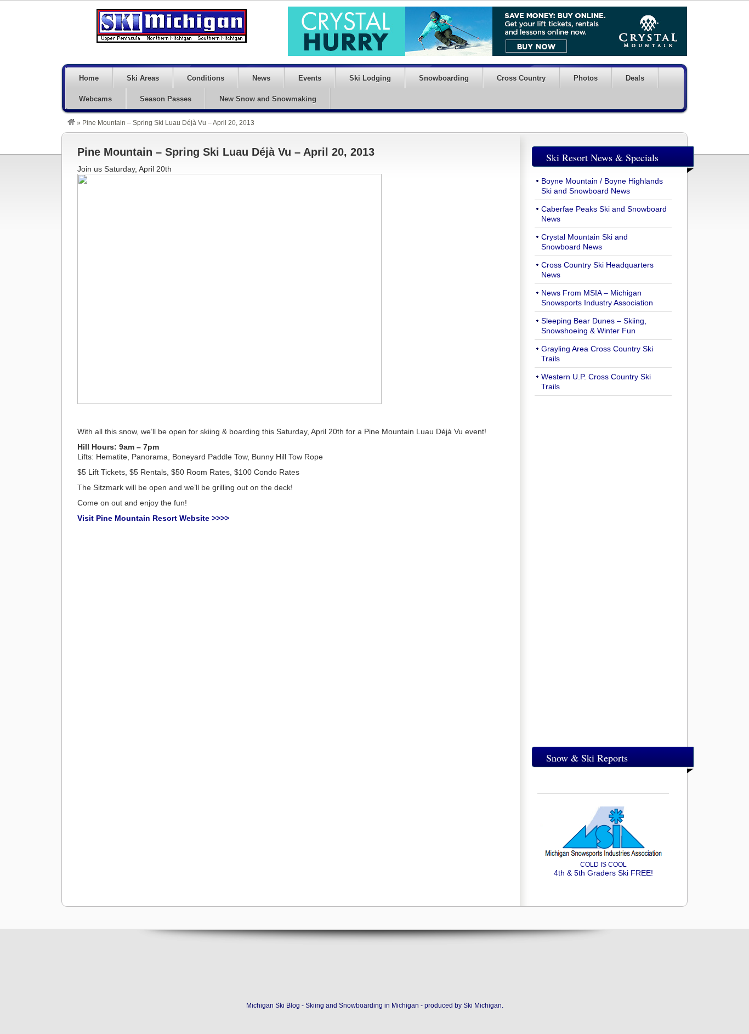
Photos (586, 78)
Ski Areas (143, 78)
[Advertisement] (603, 568)
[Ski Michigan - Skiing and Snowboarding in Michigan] (71, 123)
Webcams (95, 99)
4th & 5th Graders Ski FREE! (603, 869)
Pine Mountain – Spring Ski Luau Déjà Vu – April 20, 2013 (225, 152)
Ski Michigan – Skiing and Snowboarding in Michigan (171, 26)
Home (89, 78)
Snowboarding (444, 78)
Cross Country (521, 78)
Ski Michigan (482, 1005)
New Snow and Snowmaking (267, 99)
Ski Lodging (370, 78)
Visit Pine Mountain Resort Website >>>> (153, 518)
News (261, 78)
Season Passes (165, 99)
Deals (635, 78)
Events (309, 78)
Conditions (205, 78)
